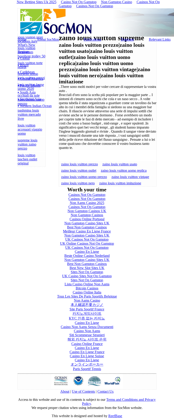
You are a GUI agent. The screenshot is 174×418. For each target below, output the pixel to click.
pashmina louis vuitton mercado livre (29, 114)
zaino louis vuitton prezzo (79, 164)
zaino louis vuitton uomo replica (124, 170)
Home (22, 39)
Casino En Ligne (87, 252)
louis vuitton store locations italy (30, 39)
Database (127, 39)
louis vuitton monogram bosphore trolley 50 (31, 52)
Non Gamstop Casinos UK (87, 211)
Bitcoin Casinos (87, 288)
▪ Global (24, 58)
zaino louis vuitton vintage (130, 177)
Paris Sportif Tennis (87, 369)
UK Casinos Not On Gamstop (87, 239)
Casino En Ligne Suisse (87, 356)
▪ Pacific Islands (29, 85)
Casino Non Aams (87, 331)
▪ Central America (30, 79)
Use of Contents (83, 391)
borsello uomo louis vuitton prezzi (31, 76)
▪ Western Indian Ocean (35, 106)
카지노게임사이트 (87, 313)
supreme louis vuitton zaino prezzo (27, 144)
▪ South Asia (27, 92)
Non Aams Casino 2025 (87, 203)
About (64, 391)
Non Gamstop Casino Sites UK (86, 223)
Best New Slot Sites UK (87, 268)
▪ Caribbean (26, 72)
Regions (23, 52)
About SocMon (48, 39)
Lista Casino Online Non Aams (87, 284)
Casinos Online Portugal (87, 219)
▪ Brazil (23, 65)
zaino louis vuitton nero (78, 183)
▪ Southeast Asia (29, 99)
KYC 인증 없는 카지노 (87, 318)
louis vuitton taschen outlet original (27, 159)
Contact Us (105, 391)
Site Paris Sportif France (87, 309)
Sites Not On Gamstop (87, 272)
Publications (92, 39)
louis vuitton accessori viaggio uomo (30, 129)
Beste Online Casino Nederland (87, 256)
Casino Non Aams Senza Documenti (87, 327)
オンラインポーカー (87, 364)
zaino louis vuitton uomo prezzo (84, 177)
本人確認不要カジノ (87, 305)
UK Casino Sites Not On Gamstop (87, 276)
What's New (26, 45)
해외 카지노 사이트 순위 (87, 339)
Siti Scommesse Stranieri (87, 335)
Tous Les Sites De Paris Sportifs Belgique (87, 296)
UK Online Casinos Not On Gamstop (87, 243)
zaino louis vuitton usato (119, 164)
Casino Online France (87, 344)
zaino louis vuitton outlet (78, 170)
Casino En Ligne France (87, 352)
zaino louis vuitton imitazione (120, 183)
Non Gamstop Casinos (87, 215)
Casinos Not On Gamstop (94, 6)
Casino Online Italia (87, 292)
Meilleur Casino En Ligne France (87, 231)
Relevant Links (160, 39)
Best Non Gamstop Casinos (87, 227)
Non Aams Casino (87, 300)
